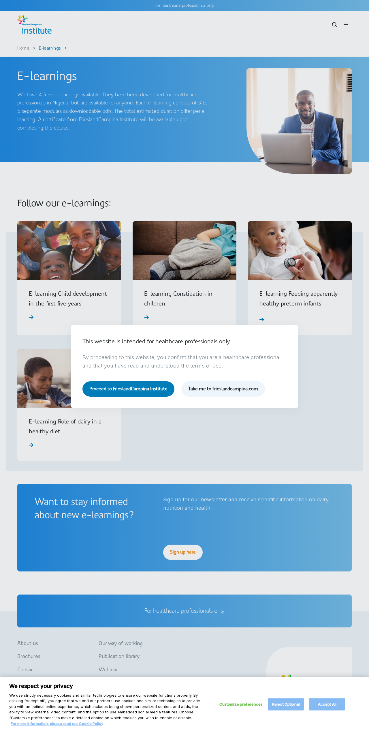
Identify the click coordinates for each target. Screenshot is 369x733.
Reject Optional (286, 704)
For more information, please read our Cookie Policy (57, 723)
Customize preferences (241, 704)
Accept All (327, 704)
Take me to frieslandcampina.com (223, 389)
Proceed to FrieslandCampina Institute (128, 389)
